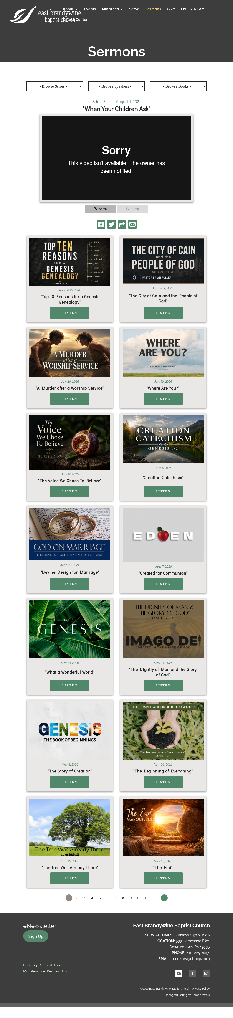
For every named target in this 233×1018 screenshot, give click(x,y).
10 (138, 898)
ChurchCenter (75, 20)
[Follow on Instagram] (206, 973)
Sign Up (35, 936)
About (68, 9)
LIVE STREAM (193, 9)
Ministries (110, 9)
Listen (134, 209)
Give (171, 9)
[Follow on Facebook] (192, 973)
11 (146, 898)
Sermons (153, 9)
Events (90, 9)
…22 (155, 898)
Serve (134, 9)
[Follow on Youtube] (178, 973)
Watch (102, 209)
